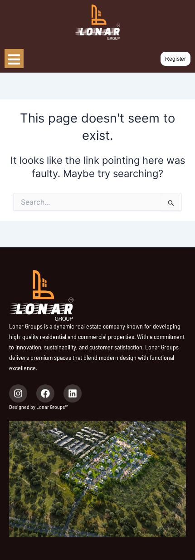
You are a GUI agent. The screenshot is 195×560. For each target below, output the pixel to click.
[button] (175, 59)
